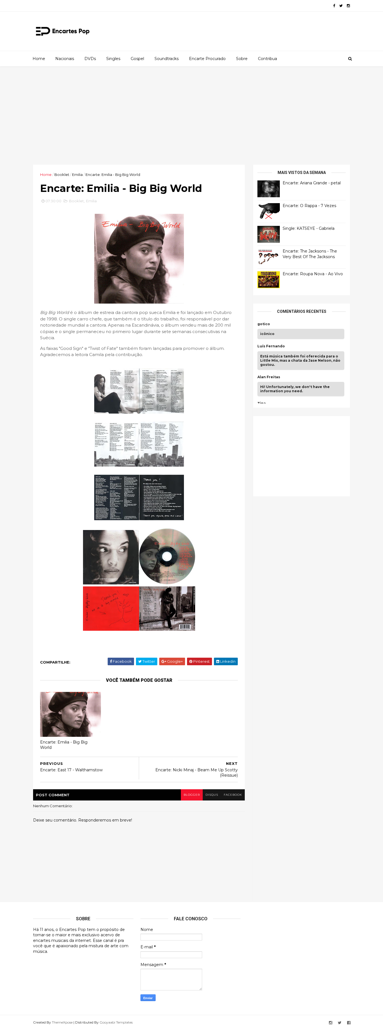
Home (39, 58)
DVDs (90, 58)
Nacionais (64, 58)
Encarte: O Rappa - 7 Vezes (309, 205)
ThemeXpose (62, 1022)
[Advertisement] (191, 115)
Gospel (137, 58)
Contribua (267, 58)
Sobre (242, 58)
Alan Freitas (268, 377)
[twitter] (341, 6)
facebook (233, 795)
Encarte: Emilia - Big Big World (63, 745)
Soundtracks (166, 58)
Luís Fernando (271, 346)
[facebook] (334, 6)
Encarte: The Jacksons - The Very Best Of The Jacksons (310, 254)
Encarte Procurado (207, 58)
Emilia (77, 174)
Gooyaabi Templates (116, 1022)
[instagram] (348, 6)
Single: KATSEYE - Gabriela (308, 228)
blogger (192, 795)
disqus (212, 795)
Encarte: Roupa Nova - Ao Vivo (313, 273)
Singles (113, 58)
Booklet (61, 174)
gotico (263, 324)
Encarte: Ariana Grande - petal (312, 182)
